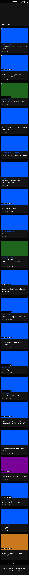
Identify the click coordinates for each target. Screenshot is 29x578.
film (2, 206)
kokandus (3, 72)
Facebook (5, 568)
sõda (8, 286)
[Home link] (14, 1)
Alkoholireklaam (5, 152)
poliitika (8, 44)
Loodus (3, 257)
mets (7, 257)
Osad (12, 211)
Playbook (3, 178)
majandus (22, 152)
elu (8, 178)
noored (8, 72)
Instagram (12, 568)
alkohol (3, 44)
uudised (9, 125)
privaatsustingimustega (6, 576)
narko (3, 474)
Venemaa (9, 231)
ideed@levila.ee (21, 568)
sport (3, 99)
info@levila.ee (14, 570)
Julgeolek (4, 286)
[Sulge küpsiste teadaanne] (27, 576)
